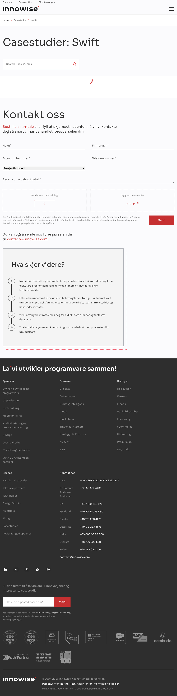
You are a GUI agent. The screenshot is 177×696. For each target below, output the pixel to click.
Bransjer (122, 381)
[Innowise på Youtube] (16, 569)
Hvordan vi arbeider (15, 480)
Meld (62, 602)
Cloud (63, 411)
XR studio (9, 510)
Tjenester (8, 381)
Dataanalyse (67, 396)
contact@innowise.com (27, 239)
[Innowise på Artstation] (37, 569)
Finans (6, 2)
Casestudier (20, 20)
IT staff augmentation (16, 450)
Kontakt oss (67, 472)
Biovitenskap (46, 2)
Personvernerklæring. (55, 683)
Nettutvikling (11, 408)
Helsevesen (124, 388)
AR (61, 441)
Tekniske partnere (14, 488)
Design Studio (12, 503)
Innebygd (66, 434)
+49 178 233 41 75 (90, 519)
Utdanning (124, 434)
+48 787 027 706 (90, 549)
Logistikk (123, 449)
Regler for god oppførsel (17, 533)
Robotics (80, 434)
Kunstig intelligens (72, 403)
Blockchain (67, 419)
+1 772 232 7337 (109, 480)
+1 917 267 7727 (89, 480)
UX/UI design (11, 400)
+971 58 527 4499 (90, 488)
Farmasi (122, 396)
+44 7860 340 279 (91, 503)
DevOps (7, 435)
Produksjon (124, 441)
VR (68, 441)
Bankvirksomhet (127, 411)
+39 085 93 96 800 (92, 534)
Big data (65, 388)
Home (6, 20)
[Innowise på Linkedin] (5, 569)
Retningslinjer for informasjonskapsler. (94, 683)
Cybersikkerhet (12, 442)
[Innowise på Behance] (48, 569)
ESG (62, 449)
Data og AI (24, 2)
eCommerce (124, 426)
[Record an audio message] (44, 203)
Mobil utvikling (12, 415)
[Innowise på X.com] (27, 569)
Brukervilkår (42, 613)
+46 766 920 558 (90, 541)
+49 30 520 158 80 (91, 511)
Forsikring (123, 419)
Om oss (7, 472)
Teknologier (10, 495)
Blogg (6, 518)
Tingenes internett (71, 426)
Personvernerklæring (117, 217)
